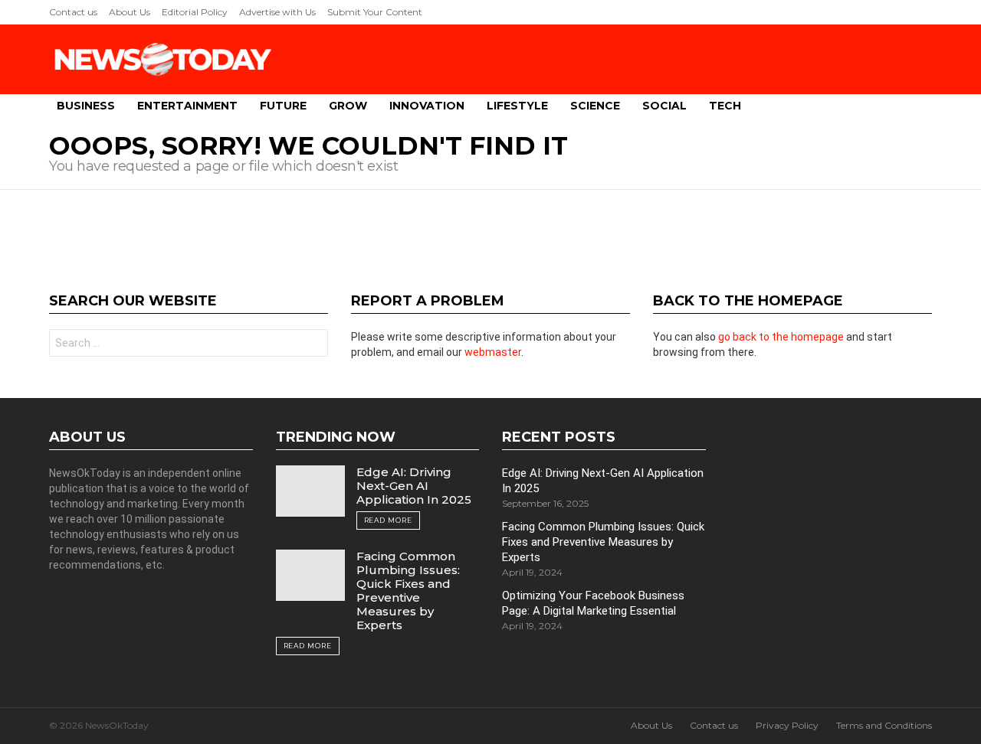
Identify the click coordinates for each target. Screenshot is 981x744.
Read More (388, 520)
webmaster (492, 352)
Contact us (73, 12)
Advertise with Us (277, 12)
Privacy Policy (787, 725)
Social (664, 106)
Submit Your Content (374, 12)
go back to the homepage (781, 337)
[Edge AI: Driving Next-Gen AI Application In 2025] (310, 491)
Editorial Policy (195, 12)
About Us (129, 12)
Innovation (426, 106)
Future (283, 106)
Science (595, 106)
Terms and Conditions (884, 725)
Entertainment (187, 106)
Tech (725, 106)
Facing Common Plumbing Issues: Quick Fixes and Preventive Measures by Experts (408, 590)
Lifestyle (517, 106)
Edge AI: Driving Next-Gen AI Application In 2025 (413, 486)
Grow (348, 106)
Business (86, 106)
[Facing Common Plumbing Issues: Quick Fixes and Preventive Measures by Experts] (310, 575)
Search (312, 345)
